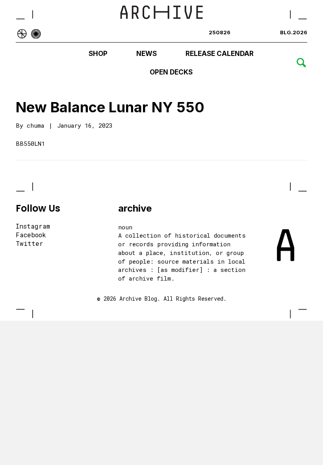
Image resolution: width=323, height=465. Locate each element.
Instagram (33, 226)
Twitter (29, 243)
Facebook (31, 235)
